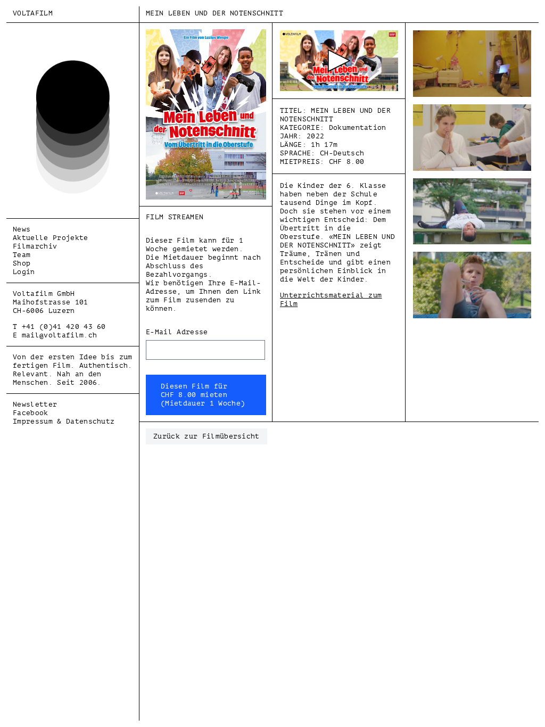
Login (24, 272)
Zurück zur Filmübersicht (206, 436)
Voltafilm (33, 13)
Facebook (30, 413)
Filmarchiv (35, 246)
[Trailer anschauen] (339, 60)
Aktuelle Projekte (50, 238)
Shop (21, 263)
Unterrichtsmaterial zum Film (331, 299)
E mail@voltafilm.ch (55, 335)
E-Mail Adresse (177, 332)
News (21, 229)
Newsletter (35, 404)
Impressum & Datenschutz (63, 421)
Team (21, 255)
